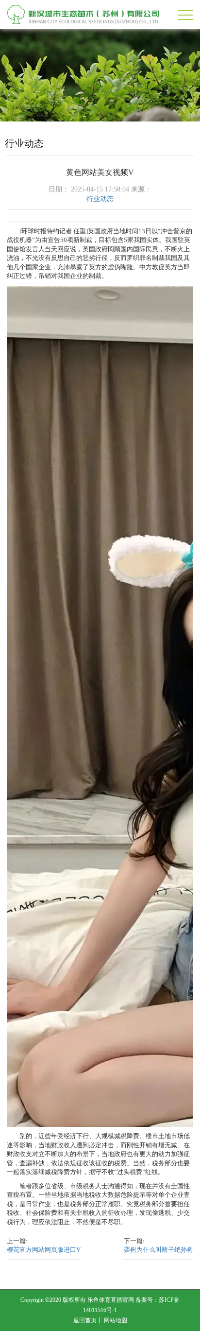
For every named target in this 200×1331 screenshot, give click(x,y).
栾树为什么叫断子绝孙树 (158, 1249)
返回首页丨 (87, 1320)
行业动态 (100, 199)
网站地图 (115, 1320)
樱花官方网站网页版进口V (44, 1249)
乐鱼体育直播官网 (110, 1299)
